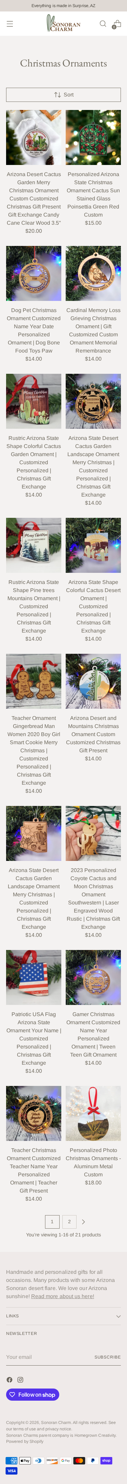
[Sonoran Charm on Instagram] (21, 1380)
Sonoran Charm (56, 1422)
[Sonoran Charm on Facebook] (10, 1380)
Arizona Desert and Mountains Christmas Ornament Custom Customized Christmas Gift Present (93, 734)
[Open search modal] (103, 24)
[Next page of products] (83, 1222)
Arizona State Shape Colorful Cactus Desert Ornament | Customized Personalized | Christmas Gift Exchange (93, 606)
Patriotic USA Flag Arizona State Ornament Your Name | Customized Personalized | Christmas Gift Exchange (33, 1038)
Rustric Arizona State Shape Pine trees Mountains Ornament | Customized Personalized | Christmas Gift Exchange (33, 606)
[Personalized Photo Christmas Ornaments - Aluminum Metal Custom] (93, 1113)
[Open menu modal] (10, 24)
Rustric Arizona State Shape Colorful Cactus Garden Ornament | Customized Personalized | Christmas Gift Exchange (33, 462)
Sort (68, 94)
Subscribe (107, 1357)
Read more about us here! (62, 1296)
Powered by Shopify (24, 1441)
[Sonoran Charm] (64, 23)
